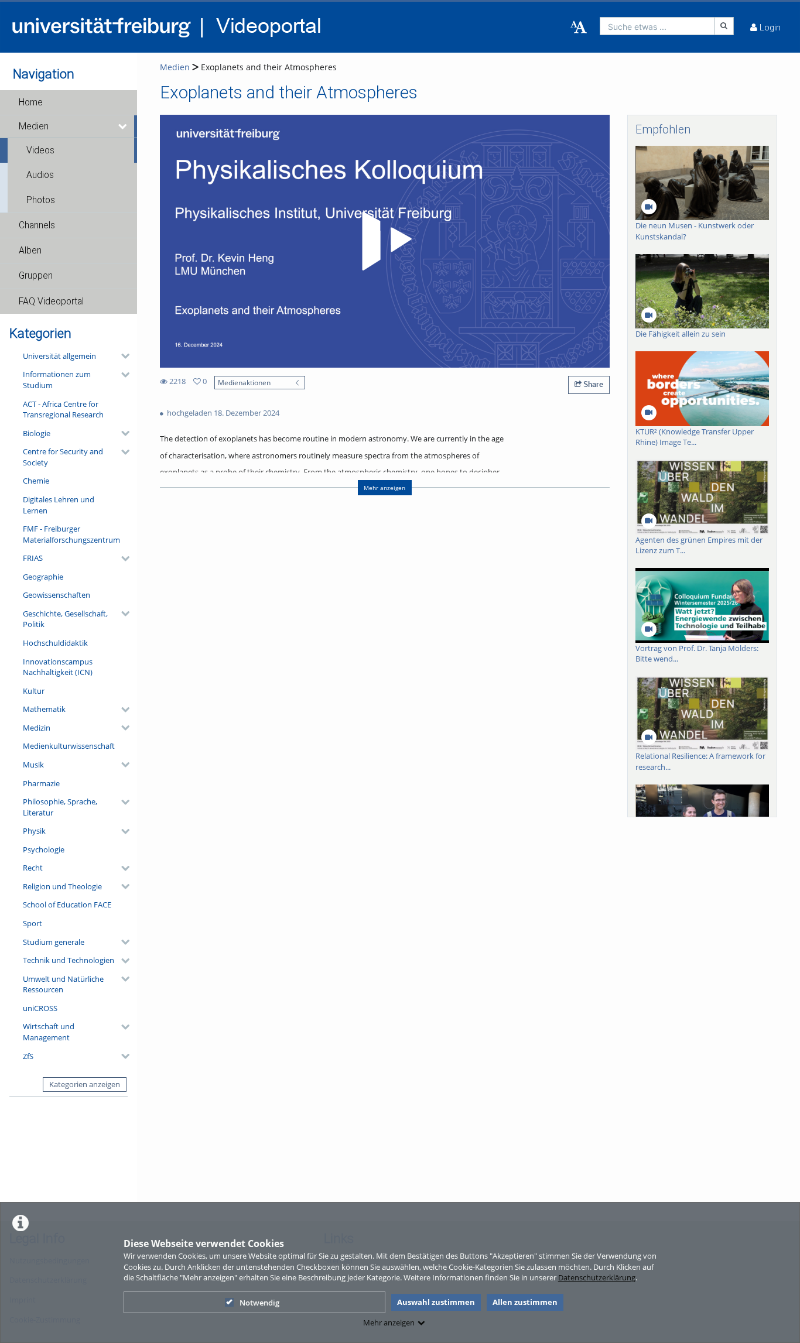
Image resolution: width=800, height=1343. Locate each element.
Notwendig (259, 1302)
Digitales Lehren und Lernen (58, 505)
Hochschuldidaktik (55, 643)
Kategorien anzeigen (84, 1084)
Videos (40, 150)
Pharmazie (41, 783)
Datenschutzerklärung (596, 1277)
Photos (40, 200)
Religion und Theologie (62, 886)
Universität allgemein (59, 356)
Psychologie (43, 849)
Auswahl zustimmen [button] (436, 1302)
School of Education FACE (67, 904)
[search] (657, 26)
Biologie (36, 433)
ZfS (28, 1056)
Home (31, 102)
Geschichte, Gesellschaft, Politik (65, 619)
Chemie (36, 480)
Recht (33, 867)
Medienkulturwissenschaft (69, 746)
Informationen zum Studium (57, 379)
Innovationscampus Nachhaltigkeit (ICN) (58, 667)
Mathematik (44, 709)
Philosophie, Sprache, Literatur (60, 807)
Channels (37, 225)
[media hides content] (123, 126)
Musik (33, 764)
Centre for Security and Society (63, 457)
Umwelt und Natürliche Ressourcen (63, 984)
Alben (30, 250)
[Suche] (724, 26)
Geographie (43, 576)
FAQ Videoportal (51, 301)
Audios (40, 175)
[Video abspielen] (384, 241)
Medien (34, 126)
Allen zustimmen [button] (525, 1302)
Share (592, 384)
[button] (68, 102)
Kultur (34, 691)
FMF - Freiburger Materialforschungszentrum (71, 534)
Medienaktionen (244, 382)
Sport (32, 923)
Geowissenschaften (56, 595)
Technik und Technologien (68, 960)
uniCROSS (40, 1008)
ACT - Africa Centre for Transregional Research (63, 409)
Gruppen (36, 275)
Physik (34, 830)
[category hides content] (122, 356)
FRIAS (33, 558)
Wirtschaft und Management (48, 1032)
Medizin (36, 727)
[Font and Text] (579, 27)
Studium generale (53, 942)
